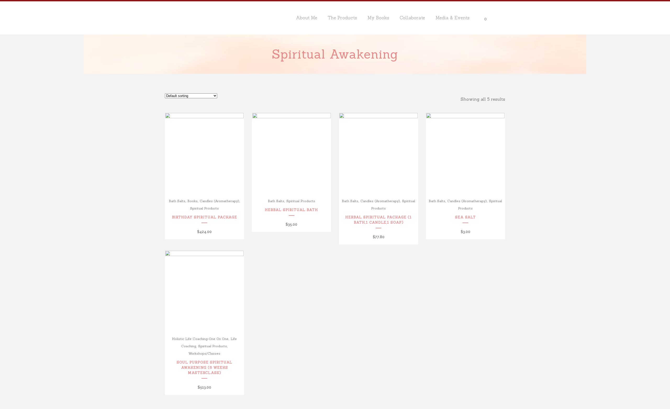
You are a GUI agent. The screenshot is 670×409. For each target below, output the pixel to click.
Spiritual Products (204, 208)
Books (192, 201)
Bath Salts (177, 201)
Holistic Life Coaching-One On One (200, 339)
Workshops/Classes (204, 353)
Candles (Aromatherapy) (219, 201)
